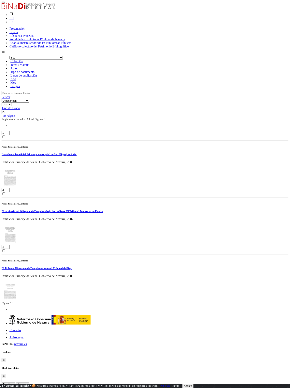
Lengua (15, 86)
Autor (14, 68)
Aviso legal (16, 337)
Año (13, 79)
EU (11, 18)
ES (11, 22)
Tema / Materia (19, 64)
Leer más (164, 385)
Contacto (15, 330)
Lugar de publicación (23, 75)
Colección (16, 61)
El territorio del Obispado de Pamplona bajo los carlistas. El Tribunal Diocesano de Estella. (52, 211)
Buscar (6, 97)
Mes (13, 82)
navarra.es (20, 344)
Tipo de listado (11, 108)
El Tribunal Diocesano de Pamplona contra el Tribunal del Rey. (37, 268)
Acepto (175, 385)
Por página (8, 115)
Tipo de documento (22, 72)
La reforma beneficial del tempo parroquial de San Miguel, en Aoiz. (39, 154)
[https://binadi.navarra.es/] (28, 8)
